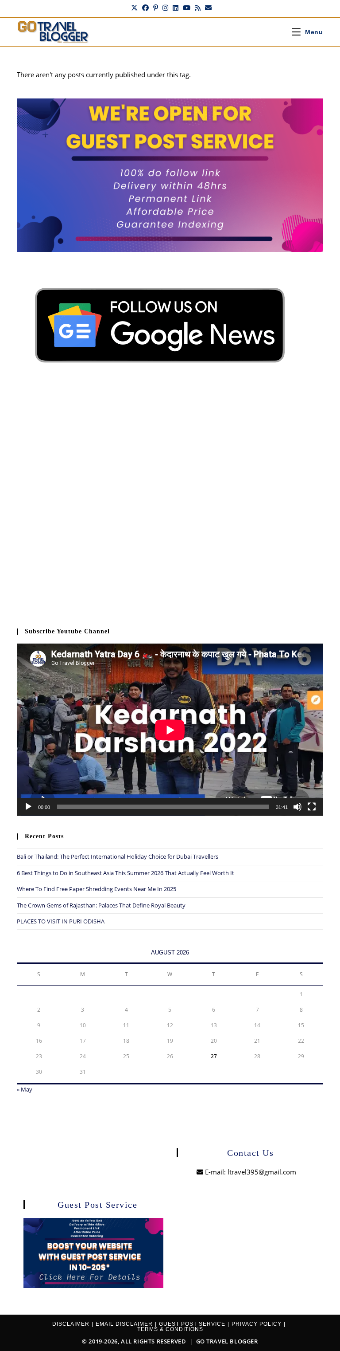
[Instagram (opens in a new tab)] (165, 8)
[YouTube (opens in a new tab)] (187, 8)
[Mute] (297, 806)
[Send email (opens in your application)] (207, 8)
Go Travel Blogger (227, 1341)
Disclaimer (70, 1324)
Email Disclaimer (124, 1324)
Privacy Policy (257, 1324)
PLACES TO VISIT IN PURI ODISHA (60, 921)
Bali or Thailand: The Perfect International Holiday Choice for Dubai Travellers (117, 856)
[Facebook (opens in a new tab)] (145, 8)
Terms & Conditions (170, 1329)
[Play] (28, 806)
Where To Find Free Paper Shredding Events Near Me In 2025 (96, 889)
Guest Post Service (192, 1324)
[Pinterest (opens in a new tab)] (155, 8)
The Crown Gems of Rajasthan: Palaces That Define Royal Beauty (101, 905)
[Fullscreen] (311, 806)
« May (24, 1089)
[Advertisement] (170, 505)
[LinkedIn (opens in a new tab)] (175, 8)
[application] (170, 730)
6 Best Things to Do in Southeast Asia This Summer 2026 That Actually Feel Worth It (125, 873)
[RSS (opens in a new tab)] (198, 8)
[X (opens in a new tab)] (134, 8)
